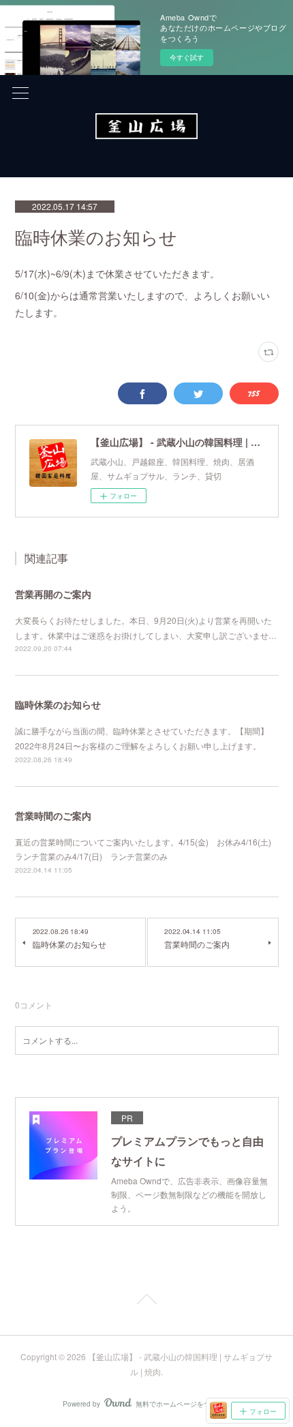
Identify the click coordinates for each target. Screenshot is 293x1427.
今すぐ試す (187, 57)
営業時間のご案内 (53, 815)
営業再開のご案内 (53, 594)
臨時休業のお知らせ (58, 704)
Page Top (146, 1301)
